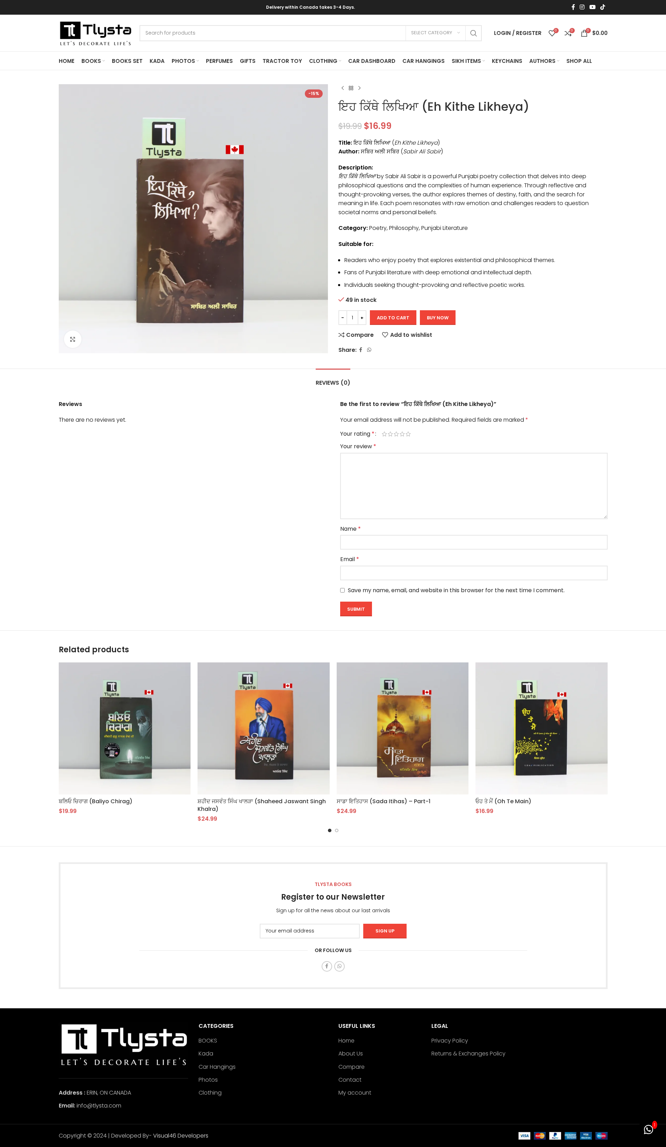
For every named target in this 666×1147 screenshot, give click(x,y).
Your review (358, 446)
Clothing (210, 1093)
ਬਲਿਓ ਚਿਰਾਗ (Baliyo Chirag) (96, 801)
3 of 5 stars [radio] (396, 434)
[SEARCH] (474, 33)
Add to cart (393, 317)
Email (349, 559)
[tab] (333, 379)
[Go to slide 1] (329, 830)
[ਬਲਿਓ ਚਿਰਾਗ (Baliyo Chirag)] (125, 728)
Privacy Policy (449, 1041)
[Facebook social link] (573, 7)
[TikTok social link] (602, 7)
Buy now (438, 317)
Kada (206, 1054)
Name (350, 529)
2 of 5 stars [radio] (390, 434)
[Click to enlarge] (72, 339)
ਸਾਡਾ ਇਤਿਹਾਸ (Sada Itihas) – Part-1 (383, 801)
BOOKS (208, 1041)
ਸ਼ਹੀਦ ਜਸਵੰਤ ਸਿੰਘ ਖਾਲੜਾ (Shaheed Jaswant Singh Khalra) (262, 805)
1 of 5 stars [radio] (384, 434)
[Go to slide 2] (336, 830)
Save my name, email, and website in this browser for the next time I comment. (456, 590)
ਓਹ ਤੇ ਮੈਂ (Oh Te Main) (503, 801)
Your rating (357, 434)
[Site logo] (96, 33)
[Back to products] (351, 88)
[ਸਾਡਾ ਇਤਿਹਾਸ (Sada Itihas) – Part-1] (403, 728)
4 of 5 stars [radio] (402, 434)
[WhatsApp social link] (369, 350)
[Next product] (359, 88)
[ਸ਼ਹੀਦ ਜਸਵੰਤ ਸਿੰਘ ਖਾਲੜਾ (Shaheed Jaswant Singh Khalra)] (264, 728)
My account (354, 1093)
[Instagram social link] (582, 7)
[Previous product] (342, 88)
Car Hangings (217, 1067)
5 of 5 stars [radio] (408, 434)
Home (346, 1041)
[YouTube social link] (592, 7)
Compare (351, 1067)
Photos (208, 1080)
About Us (350, 1054)
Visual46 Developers (180, 1136)
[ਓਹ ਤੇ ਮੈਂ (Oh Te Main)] (541, 728)
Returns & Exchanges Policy (468, 1054)
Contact (349, 1080)
